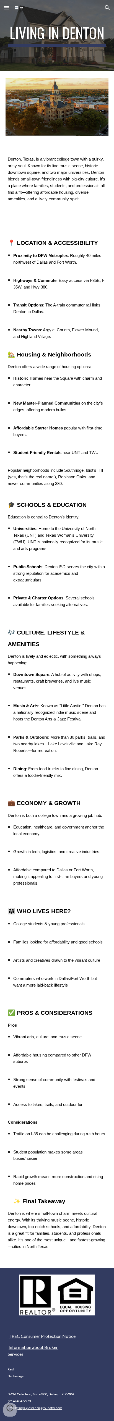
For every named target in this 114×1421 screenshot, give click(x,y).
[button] (6, 7)
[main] (57, 35)
